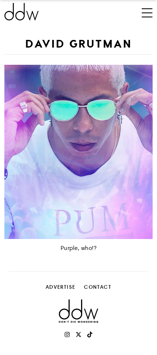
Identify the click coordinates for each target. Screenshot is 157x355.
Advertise (61, 286)
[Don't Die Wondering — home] (50, 11)
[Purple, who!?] (78, 152)
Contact (97, 286)
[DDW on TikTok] (89, 334)
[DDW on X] (78, 334)
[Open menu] (147, 11)
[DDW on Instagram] (67, 334)
